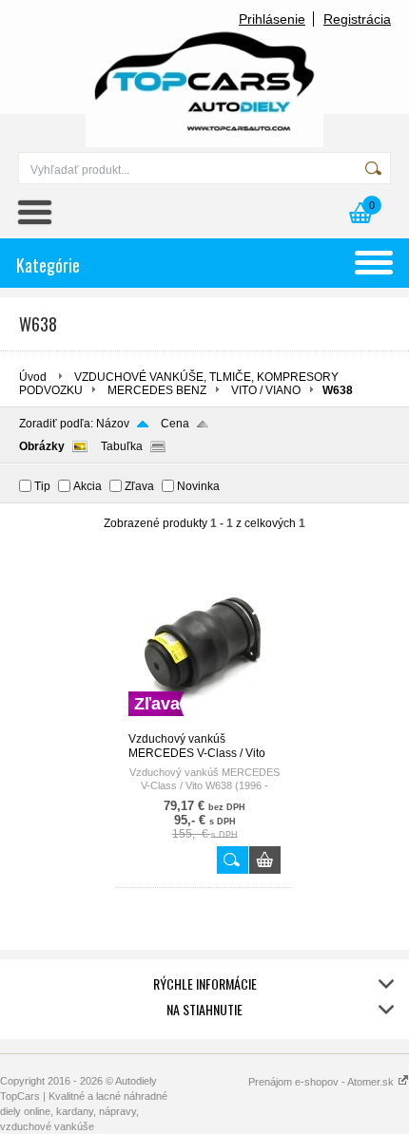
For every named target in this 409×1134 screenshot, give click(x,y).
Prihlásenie (272, 19)
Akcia (87, 486)
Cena (175, 423)
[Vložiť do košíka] (265, 860)
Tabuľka (122, 446)
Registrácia (357, 19)
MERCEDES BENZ (156, 390)
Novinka (198, 486)
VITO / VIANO (266, 390)
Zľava (139, 486)
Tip (42, 486)
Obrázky (42, 446)
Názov (112, 423)
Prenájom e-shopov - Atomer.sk (322, 1081)
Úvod (33, 377)
